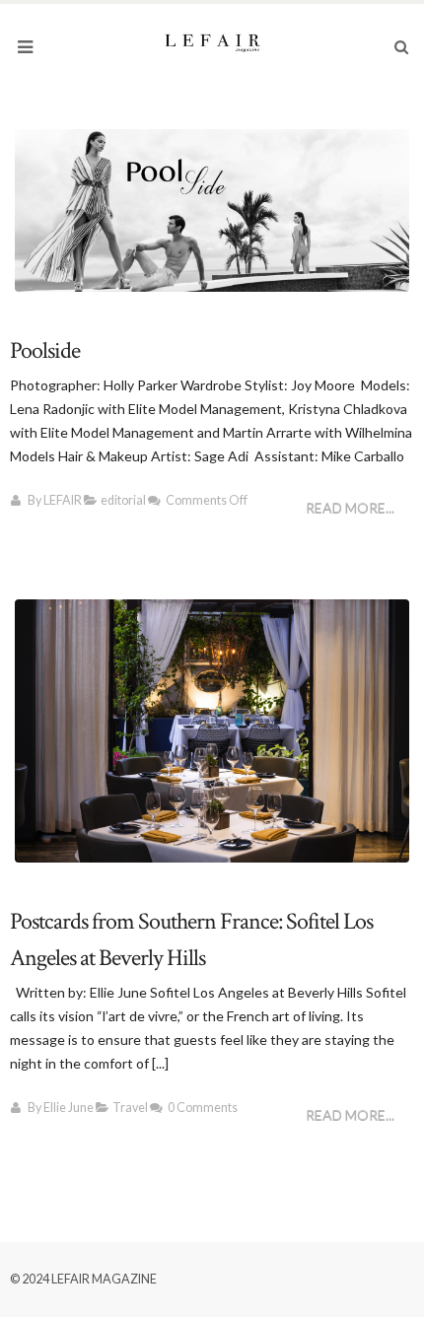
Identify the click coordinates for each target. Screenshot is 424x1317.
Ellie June (68, 1107)
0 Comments (203, 1107)
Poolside (45, 350)
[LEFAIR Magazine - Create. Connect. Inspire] (212, 41)
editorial (123, 500)
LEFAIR (62, 500)
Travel (130, 1107)
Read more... (350, 508)
